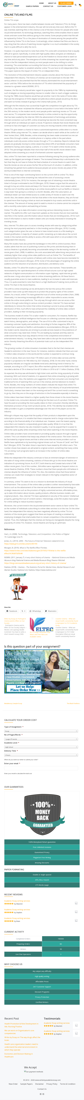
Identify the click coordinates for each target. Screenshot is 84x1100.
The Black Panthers (73, 703)
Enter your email (12, 763)
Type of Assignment (13, 727)
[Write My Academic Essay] (11, 5)
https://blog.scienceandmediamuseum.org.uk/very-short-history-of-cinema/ (35, 563)
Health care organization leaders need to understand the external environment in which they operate (21, 1047)
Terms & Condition (67, 1084)
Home (41, 3)
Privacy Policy (51, 1084)
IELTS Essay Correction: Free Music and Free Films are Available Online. (40, 634)
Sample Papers (32, 6)
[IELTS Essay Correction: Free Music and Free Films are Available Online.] (41, 624)
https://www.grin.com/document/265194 (20, 544)
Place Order (66, 3)
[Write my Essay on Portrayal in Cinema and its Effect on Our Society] (17, 626)
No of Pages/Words (13, 735)
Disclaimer (39, 1084)
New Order (13, 1084)
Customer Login (64, 6)
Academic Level (11, 743)
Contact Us (48, 6)
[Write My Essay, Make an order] (37, 671)
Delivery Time (11, 751)
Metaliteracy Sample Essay (13, 703)
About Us (52, 3)
